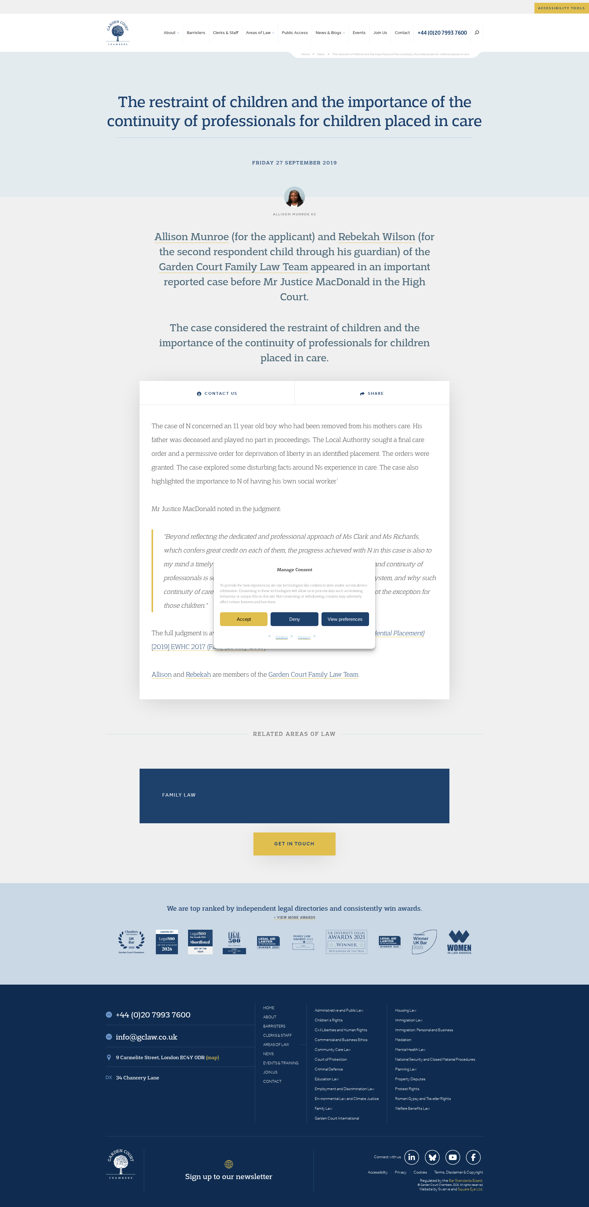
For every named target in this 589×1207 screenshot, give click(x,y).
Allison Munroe (191, 236)
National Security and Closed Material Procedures (435, 1059)
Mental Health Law (410, 1049)
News (268, 1053)
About (169, 32)
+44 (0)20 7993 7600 (442, 32)
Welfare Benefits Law (412, 1108)
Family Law (179, 795)
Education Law (327, 1079)
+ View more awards (294, 917)
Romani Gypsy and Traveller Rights (423, 1098)
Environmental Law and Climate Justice (347, 1098)
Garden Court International (337, 1118)
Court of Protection (331, 1059)
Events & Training (280, 1063)
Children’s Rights (329, 1020)
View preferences (345, 619)
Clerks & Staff (225, 32)
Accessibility (378, 1172)
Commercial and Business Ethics (341, 1039)
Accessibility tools (561, 8)
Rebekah (198, 674)
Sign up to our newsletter (228, 1176)
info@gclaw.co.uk (146, 1036)
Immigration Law (408, 1020)
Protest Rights (407, 1088)
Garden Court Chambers (118, 33)
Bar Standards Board (465, 1180)
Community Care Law (333, 1049)
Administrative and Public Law (339, 1010)
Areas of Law (258, 32)
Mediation (403, 1039)
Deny (294, 619)
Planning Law (406, 1069)
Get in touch (294, 844)
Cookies (282, 637)
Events (359, 32)
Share (375, 393)
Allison (162, 674)
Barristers (196, 32)
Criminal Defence (329, 1069)
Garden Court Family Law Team (233, 266)
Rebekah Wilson (376, 236)
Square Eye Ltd (470, 1189)
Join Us (380, 32)
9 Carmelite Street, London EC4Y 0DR (167, 1057)
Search (477, 32)
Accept (244, 619)
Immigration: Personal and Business (424, 1030)
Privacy (304, 637)
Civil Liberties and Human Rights (341, 1030)
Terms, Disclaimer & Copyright (458, 1172)
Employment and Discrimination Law (344, 1088)
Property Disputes (410, 1079)
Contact (402, 32)
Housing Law (405, 1010)
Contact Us (220, 393)
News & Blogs (328, 32)
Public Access (295, 32)
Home (268, 1007)
